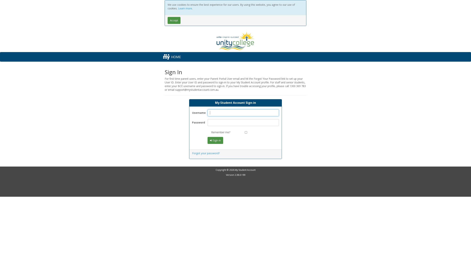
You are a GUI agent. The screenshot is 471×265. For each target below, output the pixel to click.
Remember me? (220, 132)
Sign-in (216, 140)
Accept (174, 20)
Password (198, 122)
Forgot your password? (206, 153)
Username (198, 112)
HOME (176, 57)
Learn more (185, 8)
